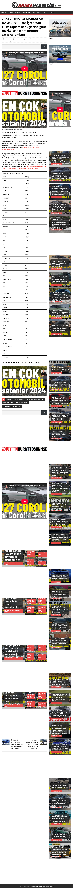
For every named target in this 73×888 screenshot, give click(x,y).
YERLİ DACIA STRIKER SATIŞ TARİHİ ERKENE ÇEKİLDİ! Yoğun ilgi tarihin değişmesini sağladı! (60, 417)
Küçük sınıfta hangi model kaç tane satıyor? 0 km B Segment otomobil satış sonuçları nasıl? (60, 577)
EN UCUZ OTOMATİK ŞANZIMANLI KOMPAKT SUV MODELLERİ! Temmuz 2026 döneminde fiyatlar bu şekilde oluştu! (60, 538)
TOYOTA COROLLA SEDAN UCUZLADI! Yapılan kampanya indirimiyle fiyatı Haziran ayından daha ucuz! (59, 433)
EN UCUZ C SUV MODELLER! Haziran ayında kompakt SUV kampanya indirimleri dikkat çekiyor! (60, 747)
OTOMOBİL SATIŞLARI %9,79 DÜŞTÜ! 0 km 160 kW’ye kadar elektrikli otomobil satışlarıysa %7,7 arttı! (60, 642)
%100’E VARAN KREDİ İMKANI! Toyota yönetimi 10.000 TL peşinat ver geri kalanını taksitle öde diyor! (59, 802)
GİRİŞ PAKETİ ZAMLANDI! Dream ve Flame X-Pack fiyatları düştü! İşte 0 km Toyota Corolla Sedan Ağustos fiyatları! (59, 208)
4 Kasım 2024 (8, 39)
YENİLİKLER (36, 12)
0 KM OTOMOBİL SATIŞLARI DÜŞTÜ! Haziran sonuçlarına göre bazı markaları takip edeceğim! (60, 682)
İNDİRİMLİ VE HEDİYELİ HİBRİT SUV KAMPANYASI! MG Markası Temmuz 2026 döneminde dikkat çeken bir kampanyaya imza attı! (60, 400)
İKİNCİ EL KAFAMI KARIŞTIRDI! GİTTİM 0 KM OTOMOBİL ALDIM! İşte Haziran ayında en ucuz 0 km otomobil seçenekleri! (60, 714)
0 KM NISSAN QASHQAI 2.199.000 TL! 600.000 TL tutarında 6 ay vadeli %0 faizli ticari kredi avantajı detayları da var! (60, 296)
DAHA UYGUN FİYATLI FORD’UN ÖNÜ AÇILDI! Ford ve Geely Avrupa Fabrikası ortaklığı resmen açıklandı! (60, 313)
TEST (44, 12)
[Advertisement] (24, 430)
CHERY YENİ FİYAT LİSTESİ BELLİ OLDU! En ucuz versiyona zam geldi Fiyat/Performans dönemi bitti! (60, 280)
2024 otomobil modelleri (15, 399)
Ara (44, 46)
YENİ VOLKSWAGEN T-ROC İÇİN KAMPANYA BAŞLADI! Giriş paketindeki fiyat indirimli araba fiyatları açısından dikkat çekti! (59, 851)
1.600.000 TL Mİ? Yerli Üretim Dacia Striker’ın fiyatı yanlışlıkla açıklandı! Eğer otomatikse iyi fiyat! (60, 176)
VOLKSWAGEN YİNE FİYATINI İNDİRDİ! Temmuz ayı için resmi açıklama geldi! (60, 594)
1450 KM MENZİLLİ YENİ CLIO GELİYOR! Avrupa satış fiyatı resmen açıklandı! (60, 836)
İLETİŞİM (51, 12)
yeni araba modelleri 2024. (11, 406)
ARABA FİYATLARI (30, 39)
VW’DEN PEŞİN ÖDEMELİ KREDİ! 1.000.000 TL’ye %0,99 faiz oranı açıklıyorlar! (60, 369)
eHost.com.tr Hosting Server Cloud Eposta (42, 886)
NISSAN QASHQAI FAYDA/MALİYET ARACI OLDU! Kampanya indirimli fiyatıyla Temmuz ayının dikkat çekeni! (60, 609)
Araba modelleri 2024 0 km (35, 399)
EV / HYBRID (26, 12)
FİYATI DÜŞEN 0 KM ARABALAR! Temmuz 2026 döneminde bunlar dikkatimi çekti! (59, 505)
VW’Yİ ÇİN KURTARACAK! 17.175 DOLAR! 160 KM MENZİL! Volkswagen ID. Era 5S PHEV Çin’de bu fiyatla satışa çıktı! (59, 263)
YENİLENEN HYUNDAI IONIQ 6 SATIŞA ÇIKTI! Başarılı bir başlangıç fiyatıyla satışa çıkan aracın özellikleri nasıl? (60, 329)
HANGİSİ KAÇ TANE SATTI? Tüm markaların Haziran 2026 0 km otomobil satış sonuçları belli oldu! (60, 626)
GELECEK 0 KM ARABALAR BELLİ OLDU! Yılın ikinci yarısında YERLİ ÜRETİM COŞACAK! (59, 385)
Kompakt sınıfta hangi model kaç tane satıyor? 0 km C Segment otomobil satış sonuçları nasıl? (60, 522)
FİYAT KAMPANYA (15, 12)
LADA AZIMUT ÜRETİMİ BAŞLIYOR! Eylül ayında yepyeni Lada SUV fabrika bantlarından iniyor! (60, 786)
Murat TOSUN (19, 39)
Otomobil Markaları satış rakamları (15, 403)
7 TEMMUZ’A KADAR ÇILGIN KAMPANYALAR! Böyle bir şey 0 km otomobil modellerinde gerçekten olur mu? (60, 697)
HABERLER (4, 12)
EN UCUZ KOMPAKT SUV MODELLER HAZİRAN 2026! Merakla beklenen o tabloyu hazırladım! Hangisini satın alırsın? (59, 818)
